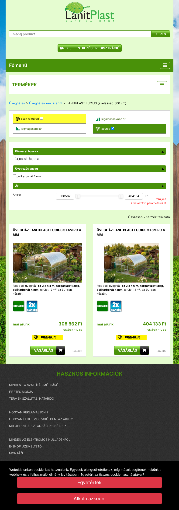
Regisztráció (107, 48)
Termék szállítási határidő (31, 398)
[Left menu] (162, 84)
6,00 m (34, 159)
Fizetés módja (21, 392)
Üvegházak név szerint (45, 103)
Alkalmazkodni (90, 498)
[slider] (78, 196)
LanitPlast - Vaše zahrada (89, 12)
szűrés (105, 128)
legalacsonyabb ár (113, 119)
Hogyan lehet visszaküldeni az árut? (41, 419)
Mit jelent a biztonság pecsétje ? (37, 426)
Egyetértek (89, 482)
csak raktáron (30, 118)
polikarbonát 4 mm (29, 176)
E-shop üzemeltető (25, 446)
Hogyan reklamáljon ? (28, 412)
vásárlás (43, 350)
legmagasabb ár (31, 128)
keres (160, 34)
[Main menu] (165, 65)
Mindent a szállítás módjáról (34, 385)
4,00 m (21, 159)
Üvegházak (17, 103)
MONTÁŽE (16, 453)
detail (17, 245)
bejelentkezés (79, 48)
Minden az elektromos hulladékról (39, 439)
